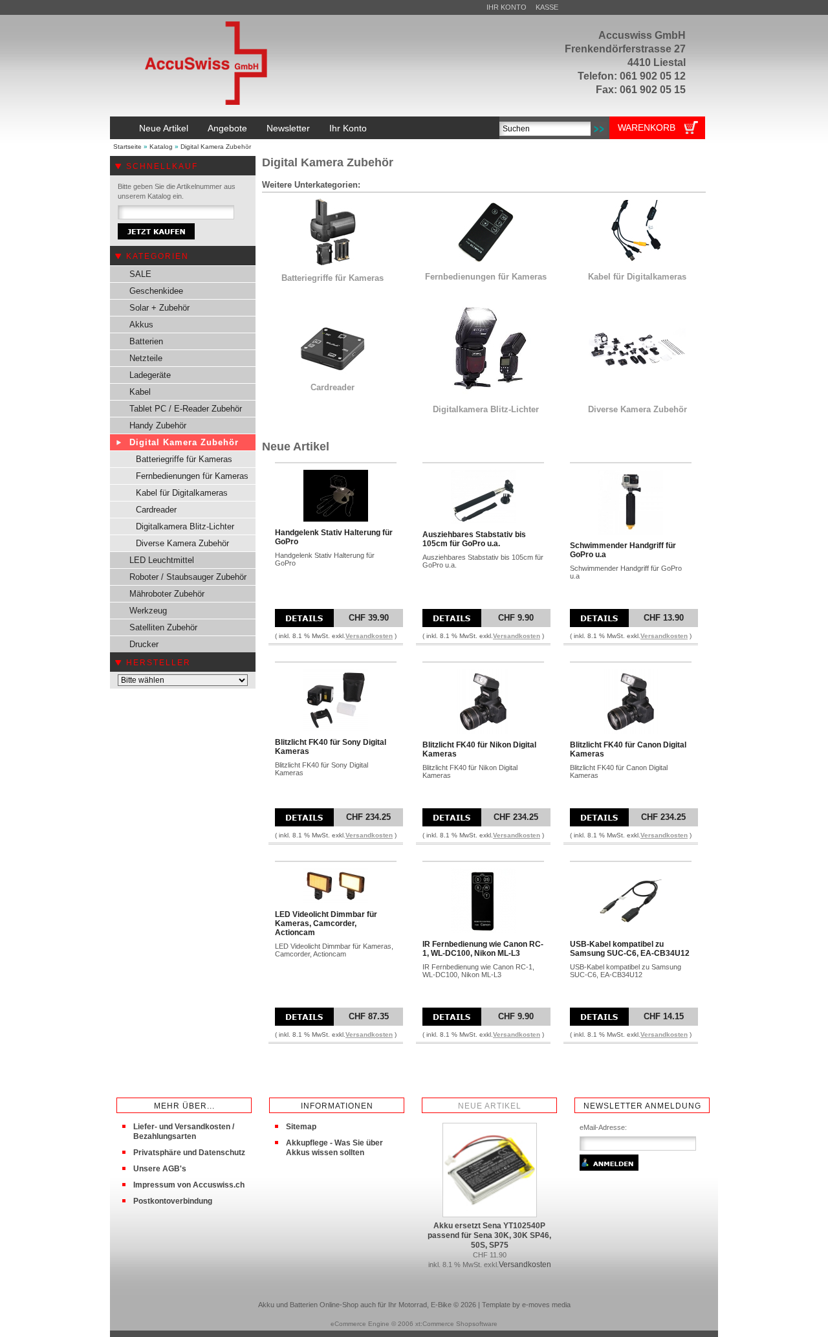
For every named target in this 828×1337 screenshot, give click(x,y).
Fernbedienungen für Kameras (192, 476)
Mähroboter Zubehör (166, 594)
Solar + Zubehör (159, 308)
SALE (140, 274)
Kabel (140, 392)
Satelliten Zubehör (163, 627)
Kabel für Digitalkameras (182, 493)
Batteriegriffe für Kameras (184, 459)
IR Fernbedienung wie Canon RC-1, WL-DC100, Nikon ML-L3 (482, 949)
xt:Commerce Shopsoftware (456, 1323)
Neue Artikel (163, 128)
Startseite (127, 146)
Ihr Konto (506, 7)
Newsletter (288, 128)
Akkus (141, 324)
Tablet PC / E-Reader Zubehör (185, 409)
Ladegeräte (150, 375)
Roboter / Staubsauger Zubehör (187, 577)
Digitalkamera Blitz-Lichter (185, 526)
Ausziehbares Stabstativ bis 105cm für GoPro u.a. (474, 539)
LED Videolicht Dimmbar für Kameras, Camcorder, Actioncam (326, 923)
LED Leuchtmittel (161, 560)
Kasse (547, 7)
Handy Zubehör (157, 425)
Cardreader (156, 509)
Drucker (143, 644)
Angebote (227, 128)
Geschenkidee (156, 291)
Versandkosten (369, 635)
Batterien (146, 341)
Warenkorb (646, 127)
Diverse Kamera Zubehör (182, 543)
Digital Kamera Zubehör (215, 146)
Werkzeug (148, 610)
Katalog (161, 146)
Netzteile (145, 358)
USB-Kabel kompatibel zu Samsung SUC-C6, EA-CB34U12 (630, 949)
